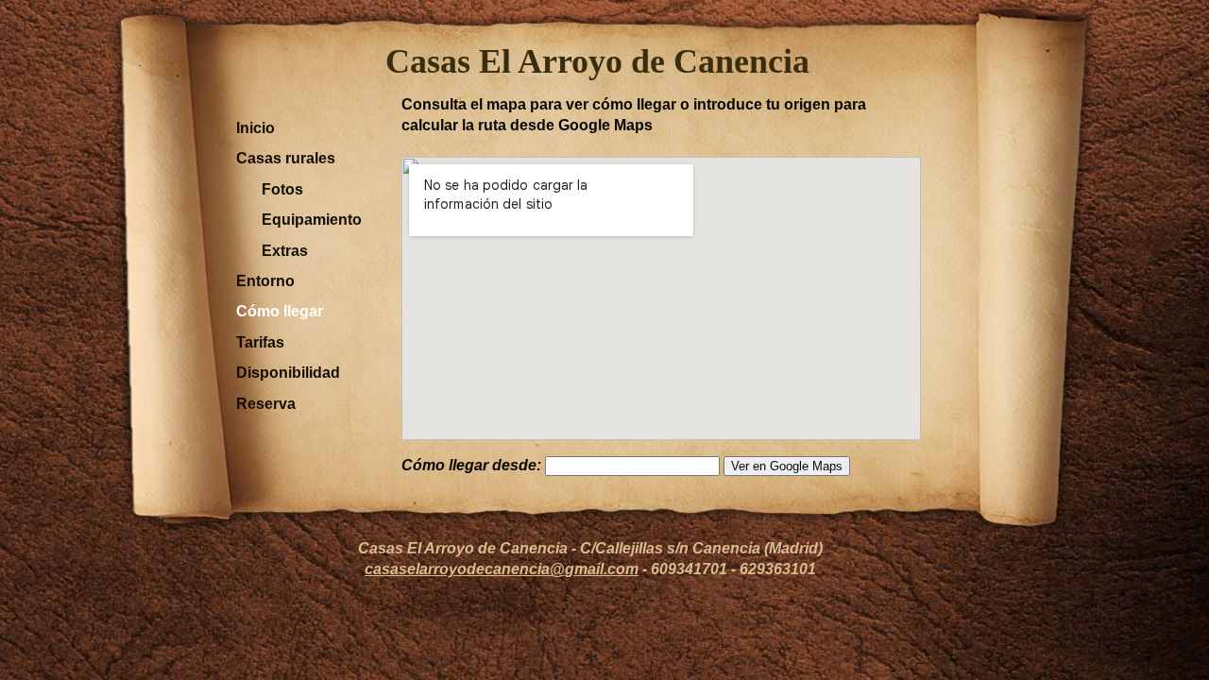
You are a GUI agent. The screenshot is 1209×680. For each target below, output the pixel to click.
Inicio (255, 128)
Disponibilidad (288, 373)
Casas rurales (285, 158)
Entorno (265, 281)
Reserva (266, 404)
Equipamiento (312, 220)
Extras (285, 251)
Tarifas (260, 342)
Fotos (282, 189)
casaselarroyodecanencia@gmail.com (502, 569)
